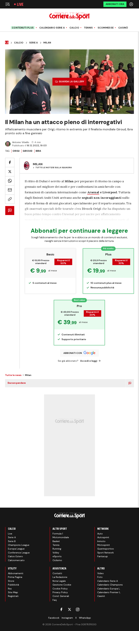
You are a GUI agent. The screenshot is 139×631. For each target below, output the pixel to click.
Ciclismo (57, 560)
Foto (100, 577)
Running (57, 548)
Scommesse (106, 27)
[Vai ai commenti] (9, 210)
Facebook (53, 617)
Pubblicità (13, 584)
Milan (47, 42)
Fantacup (102, 556)
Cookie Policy (60, 588)
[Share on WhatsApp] (9, 180)
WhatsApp (85, 617)
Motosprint (103, 544)
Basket (56, 541)
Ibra (38, 150)
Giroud (28, 150)
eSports (57, 556)
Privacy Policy (60, 592)
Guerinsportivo (105, 548)
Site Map (13, 592)
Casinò (123, 27)
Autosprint (103, 537)
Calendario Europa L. (108, 588)
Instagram (67, 617)
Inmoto (101, 541)
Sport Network (105, 552)
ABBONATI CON (72, 353)
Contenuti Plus (23, 27)
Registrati (13, 596)
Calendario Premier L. (109, 592)
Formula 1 (58, 533)
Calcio (74, 27)
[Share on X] (9, 171)
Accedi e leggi (88, 360)
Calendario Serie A (52, 27)
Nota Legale (59, 580)
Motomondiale (61, 537)
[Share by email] (9, 189)
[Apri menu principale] (7, 4)
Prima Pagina (15, 577)
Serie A (33, 42)
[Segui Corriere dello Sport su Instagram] (78, 609)
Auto (100, 533)
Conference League (19, 552)
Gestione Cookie (62, 584)
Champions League (18, 544)
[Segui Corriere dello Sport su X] (69, 609)
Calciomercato (16, 560)
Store (11, 580)
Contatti (57, 573)
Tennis (88, 27)
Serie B (12, 541)
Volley (56, 552)
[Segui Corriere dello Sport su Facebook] (61, 609)
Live (20, 4)
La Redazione (60, 577)
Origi (16, 150)
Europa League (16, 548)
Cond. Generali (61, 596)
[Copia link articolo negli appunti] (9, 199)
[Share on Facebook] (9, 162)
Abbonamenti (15, 573)
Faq (55, 599)
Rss (10, 588)
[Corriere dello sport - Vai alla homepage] (69, 16)
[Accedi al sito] (131, 4)
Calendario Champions (110, 584)
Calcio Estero (15, 556)
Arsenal (93, 192)
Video (100, 573)
